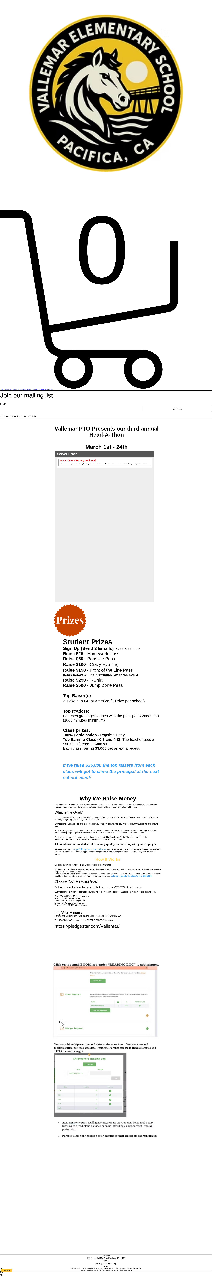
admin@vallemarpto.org (106, 1264)
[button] (106, 299)
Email (3, 404)
